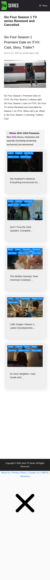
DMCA (44, 472)
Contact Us (34, 472)
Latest (10, 153)
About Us (5, 472)
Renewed (36, 249)
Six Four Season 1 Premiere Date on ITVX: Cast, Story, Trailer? (22, 42)
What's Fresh (13, 157)
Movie (27, 347)
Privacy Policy (19, 472)
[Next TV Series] (10, 5)
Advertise (25, 476)
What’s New (25, 157)
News (34, 347)
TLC (17, 299)
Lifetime (19, 153)
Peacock (26, 249)
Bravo (10, 249)
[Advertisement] (25, 429)
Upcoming (28, 153)
